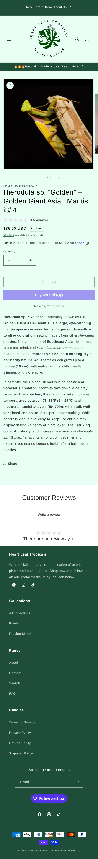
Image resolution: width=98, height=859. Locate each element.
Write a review (49, 514)
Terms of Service (22, 722)
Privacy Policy (20, 732)
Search (14, 683)
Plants (14, 623)
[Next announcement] (90, 8)
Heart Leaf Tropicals (41, 850)
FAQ (12, 693)
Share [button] (12, 463)
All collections (20, 613)
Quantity (9, 251)
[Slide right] (59, 178)
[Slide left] (39, 178)
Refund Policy (20, 743)
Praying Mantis (20, 633)
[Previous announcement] (8, 8)
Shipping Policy (21, 753)
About (13, 662)
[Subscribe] (78, 782)
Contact (15, 673)
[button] (9, 39)
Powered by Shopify (67, 850)
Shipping (8, 235)
